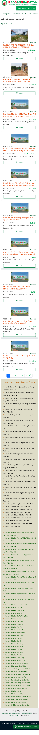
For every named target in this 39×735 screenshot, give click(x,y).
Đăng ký (31, 8)
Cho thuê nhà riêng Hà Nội (12, 619)
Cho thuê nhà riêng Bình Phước (14, 632)
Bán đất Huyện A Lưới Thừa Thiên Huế (16, 520)
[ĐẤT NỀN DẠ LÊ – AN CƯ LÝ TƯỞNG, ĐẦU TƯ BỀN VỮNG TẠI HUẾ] (19, 311)
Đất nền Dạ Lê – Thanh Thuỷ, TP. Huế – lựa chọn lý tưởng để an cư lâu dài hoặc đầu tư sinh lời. (18, 185)
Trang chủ (6, 14)
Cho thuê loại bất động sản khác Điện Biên (17, 696)
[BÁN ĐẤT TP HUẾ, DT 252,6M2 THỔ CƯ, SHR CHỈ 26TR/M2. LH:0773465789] (19, 35)
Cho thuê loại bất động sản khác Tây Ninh (17, 685)
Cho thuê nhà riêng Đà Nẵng (13, 641)
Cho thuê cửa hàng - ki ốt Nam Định (15, 671)
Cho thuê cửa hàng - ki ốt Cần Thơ (15, 702)
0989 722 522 (27, 713)
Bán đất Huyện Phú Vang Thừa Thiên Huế (17, 518)
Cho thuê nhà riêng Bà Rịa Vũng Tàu (16, 616)
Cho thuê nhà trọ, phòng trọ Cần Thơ (16, 699)
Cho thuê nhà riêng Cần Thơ (13, 607)
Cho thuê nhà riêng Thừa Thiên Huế (15, 605)
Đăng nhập (21, 8)
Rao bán (16, 14)
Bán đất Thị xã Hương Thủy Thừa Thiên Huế (18, 504)
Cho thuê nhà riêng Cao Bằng (13, 652)
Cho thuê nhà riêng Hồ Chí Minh (14, 630)
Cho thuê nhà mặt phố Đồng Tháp (15, 666)
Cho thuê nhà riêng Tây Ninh (13, 649)
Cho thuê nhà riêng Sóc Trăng (13, 635)
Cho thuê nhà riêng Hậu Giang (13, 646)
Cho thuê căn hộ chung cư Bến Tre (15, 688)
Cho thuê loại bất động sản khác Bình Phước (18, 669)
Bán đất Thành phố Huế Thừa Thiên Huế (17, 506)
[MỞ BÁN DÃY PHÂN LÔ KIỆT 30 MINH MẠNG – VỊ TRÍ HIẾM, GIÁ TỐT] (19, 277)
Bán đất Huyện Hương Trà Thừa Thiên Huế (18, 523)
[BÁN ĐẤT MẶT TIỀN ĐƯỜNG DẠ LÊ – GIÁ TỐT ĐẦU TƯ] (19, 346)
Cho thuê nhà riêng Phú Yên (13, 627)
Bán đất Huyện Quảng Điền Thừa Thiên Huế (18, 509)
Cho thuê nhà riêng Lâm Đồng (13, 621)
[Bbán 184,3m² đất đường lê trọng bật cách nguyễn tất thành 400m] (19, 208)
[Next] (30, 376)
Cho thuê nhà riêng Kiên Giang (14, 657)
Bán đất (23, 14)
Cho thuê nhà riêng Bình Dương (14, 660)
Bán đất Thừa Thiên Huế (12, 526)
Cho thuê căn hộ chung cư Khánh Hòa (16, 705)
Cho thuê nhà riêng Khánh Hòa (14, 610)
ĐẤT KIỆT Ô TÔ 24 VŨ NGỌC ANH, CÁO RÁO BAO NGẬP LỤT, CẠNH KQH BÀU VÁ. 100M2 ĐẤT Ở (19, 254)
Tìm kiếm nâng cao (9, 24)
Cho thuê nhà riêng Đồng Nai (13, 613)
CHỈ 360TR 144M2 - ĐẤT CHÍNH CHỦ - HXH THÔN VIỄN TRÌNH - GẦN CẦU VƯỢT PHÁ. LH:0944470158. (17, 82)
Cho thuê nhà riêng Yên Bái (13, 655)
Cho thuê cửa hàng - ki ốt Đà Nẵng (15, 677)
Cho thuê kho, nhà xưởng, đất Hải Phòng (17, 683)
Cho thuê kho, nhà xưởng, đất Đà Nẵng (16, 680)
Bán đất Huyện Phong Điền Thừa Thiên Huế (18, 515)
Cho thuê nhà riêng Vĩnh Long (13, 644)
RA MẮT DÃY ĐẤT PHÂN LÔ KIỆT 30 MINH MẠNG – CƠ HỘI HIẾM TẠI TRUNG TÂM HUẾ (19, 151)
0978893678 (13, 715)
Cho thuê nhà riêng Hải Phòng (13, 624)
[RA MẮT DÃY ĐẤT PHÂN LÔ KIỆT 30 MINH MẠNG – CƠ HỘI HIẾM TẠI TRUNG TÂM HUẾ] (19, 138)
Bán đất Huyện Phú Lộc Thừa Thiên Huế (17, 512)
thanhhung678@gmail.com (11, 713)
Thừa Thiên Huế (33, 14)
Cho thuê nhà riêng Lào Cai (13, 638)
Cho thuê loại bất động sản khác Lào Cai (17, 674)
